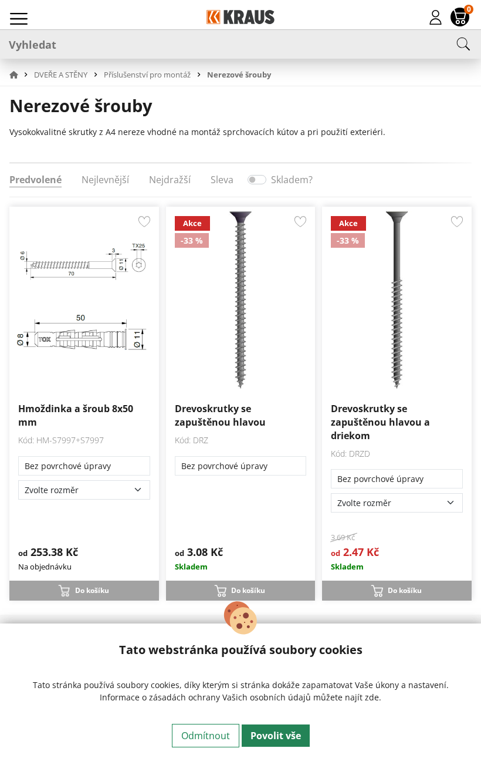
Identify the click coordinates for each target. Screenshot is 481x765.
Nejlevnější (105, 179)
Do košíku (92, 590)
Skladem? (292, 179)
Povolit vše (275, 735)
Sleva (222, 179)
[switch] (257, 179)
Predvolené (35, 179)
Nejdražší (170, 179)
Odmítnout (205, 735)
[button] (20, 74)
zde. (373, 697)
